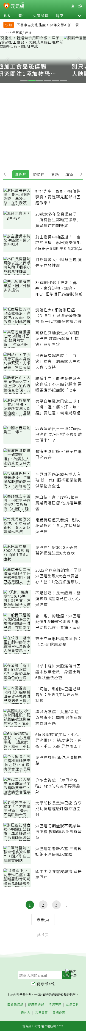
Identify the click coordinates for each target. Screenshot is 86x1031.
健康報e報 (46, 983)
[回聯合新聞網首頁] (6, 6)
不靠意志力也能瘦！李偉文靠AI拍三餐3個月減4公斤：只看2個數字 (49, 25)
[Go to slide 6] (63, 80)
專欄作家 (59, 1012)
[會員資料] (72, 6)
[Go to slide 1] (24, 80)
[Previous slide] (7, 59)
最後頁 (43, 919)
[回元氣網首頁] (17, 5)
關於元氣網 (15, 1004)
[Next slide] (79, 59)
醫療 (59, 15)
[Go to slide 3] (39, 80)
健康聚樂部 (36, 1004)
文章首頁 (41, 1012)
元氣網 (17, 32)
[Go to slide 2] (32, 80)
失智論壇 (41, 15)
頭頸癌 (39, 174)
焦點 (7, 15)
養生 (22, 15)
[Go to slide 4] (47, 80)
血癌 (69, 174)
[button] (79, 15)
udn (6, 32)
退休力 (26, 1012)
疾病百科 (72, 1004)
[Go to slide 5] (55, 80)
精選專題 (55, 1004)
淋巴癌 (21, 174)
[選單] (80, 6)
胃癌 (55, 174)
